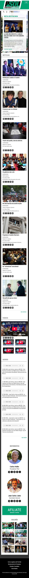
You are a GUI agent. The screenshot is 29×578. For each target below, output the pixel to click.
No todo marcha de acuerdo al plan (12, 203)
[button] (8, 525)
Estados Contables (14, 566)
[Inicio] (12, 5)
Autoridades (14, 568)
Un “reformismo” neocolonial (10, 266)
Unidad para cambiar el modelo (11, 77)
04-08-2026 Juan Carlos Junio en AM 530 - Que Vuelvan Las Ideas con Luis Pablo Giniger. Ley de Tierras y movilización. (14, 430)
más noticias (23, 311)
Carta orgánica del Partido (14, 562)
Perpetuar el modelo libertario (11, 235)
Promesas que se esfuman (10, 109)
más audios (24, 437)
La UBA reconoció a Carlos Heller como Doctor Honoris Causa (14, 35)
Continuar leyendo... (8, 49)
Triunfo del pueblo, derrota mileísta (12, 140)
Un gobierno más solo (8, 172)
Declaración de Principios (14, 564)
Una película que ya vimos (10, 298)
